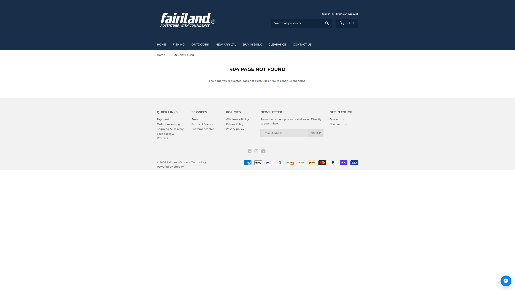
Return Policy (235, 124)
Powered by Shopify (170, 166)
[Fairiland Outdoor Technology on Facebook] (249, 151)
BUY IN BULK (252, 44)
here (273, 80)
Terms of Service (202, 124)
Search (196, 119)
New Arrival (226, 44)
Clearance (277, 44)
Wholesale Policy (237, 119)
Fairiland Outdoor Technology (187, 162)
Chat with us (338, 124)
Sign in (326, 13)
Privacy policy (235, 128)
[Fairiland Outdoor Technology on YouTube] (263, 151)
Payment (163, 119)
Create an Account (347, 13)
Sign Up (316, 133)
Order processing (168, 124)
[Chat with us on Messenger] (506, 281)
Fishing (179, 44)
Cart (350, 23)
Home (161, 44)
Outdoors (200, 44)
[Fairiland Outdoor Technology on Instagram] (256, 151)
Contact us (302, 44)
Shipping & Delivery (170, 128)
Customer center (203, 128)
